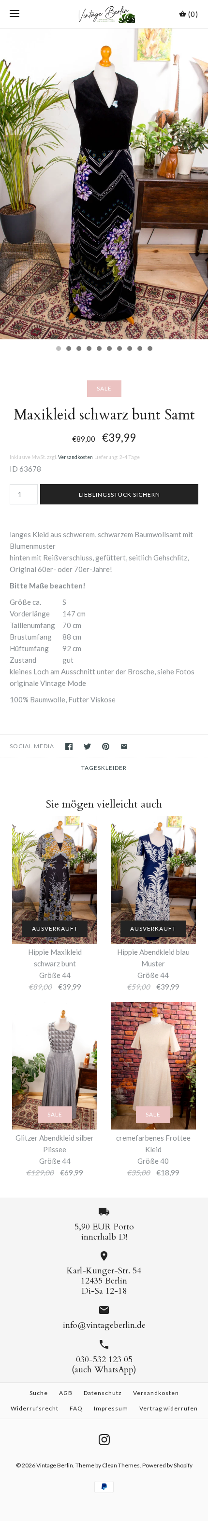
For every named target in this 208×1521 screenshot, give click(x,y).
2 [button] (68, 349)
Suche (39, 1392)
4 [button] (88, 349)
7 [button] (119, 349)
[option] (104, 184)
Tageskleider (104, 767)
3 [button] (78, 349)
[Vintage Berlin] (104, 14)
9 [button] (139, 349)
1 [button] (58, 349)
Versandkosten (75, 457)
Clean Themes (121, 1465)
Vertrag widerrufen (168, 1408)
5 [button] (99, 349)
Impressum (111, 1408)
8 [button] (129, 349)
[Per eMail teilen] (124, 746)
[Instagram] (104, 1439)
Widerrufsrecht (35, 1408)
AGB (66, 1392)
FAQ (76, 1408)
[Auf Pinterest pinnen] (105, 746)
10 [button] (149, 349)
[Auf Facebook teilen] (69, 746)
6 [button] (109, 349)
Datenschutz (103, 1392)
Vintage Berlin (54, 1465)
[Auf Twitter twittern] (87, 746)
